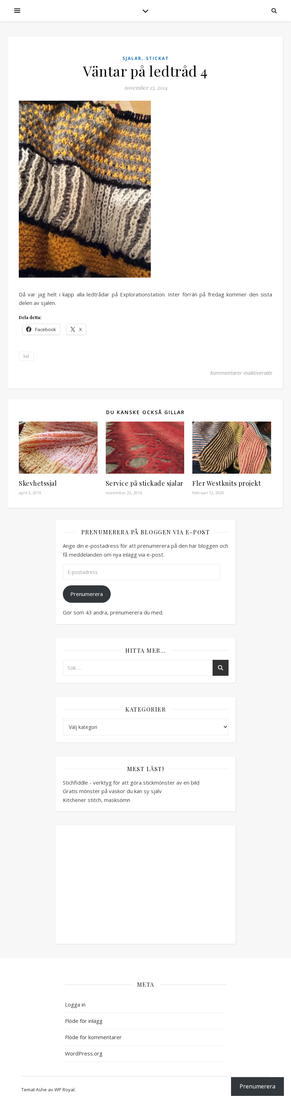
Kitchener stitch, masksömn (96, 799)
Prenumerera (86, 593)
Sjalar (132, 58)
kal (26, 356)
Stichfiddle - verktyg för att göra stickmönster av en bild (131, 782)
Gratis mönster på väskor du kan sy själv (112, 791)
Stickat (157, 58)
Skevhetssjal (38, 483)
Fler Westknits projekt (226, 483)
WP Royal (64, 1089)
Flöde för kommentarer (93, 1037)
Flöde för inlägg (84, 1020)
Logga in (75, 1004)
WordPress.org (84, 1053)
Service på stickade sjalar (144, 483)
